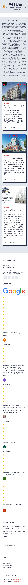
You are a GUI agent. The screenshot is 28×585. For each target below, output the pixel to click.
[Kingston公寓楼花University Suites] (14, 195)
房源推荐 (6, 103)
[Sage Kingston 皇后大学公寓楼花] (14, 143)
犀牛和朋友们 (16, 4)
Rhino (6, 127)
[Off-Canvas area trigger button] (3, 15)
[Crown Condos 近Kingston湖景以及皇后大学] (14, 91)
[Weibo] (17, 15)
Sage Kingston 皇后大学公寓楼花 (13, 158)
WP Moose (16, 581)
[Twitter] (12, 15)
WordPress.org (7, 567)
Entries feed (6, 563)
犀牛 (19, 575)
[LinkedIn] (15, 15)
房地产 (7, 575)
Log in (5, 561)
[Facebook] (10, 15)
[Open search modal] (25, 15)
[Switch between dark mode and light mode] (23, 15)
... (8, 237)
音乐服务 (14, 575)
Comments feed (7, 565)
